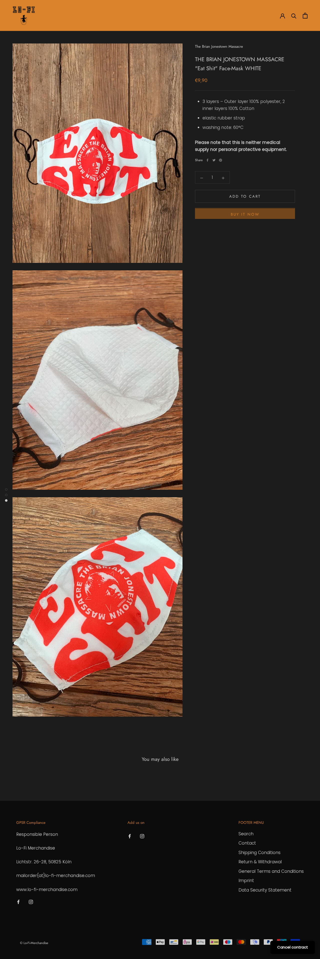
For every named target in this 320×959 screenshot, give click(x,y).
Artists (49, 15)
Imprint (246, 881)
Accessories (97, 15)
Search (246, 834)
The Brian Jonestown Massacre (219, 46)
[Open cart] (305, 15)
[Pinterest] (220, 160)
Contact (247, 843)
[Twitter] (214, 160)
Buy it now (245, 214)
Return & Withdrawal (260, 862)
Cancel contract (292, 947)
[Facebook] (207, 160)
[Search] (293, 15)
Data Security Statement (265, 890)
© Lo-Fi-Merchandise (34, 943)
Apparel (71, 15)
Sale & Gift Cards (151, 15)
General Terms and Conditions (271, 871)
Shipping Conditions (259, 853)
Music (121, 15)
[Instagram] (31, 901)
